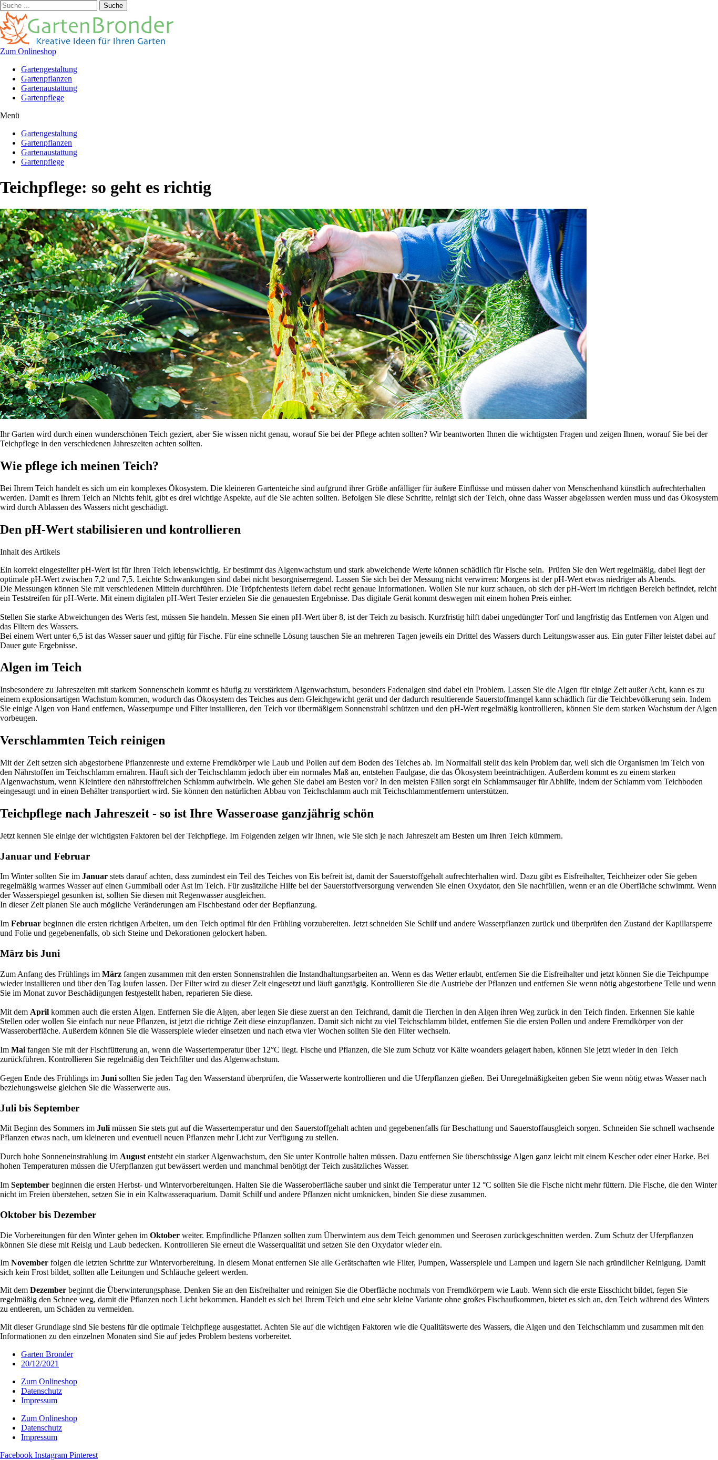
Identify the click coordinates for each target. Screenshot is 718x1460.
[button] (28, 51)
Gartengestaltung (49, 69)
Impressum (39, 1400)
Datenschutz (41, 1390)
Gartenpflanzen (46, 78)
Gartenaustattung (49, 88)
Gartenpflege (42, 97)
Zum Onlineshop (49, 1381)
